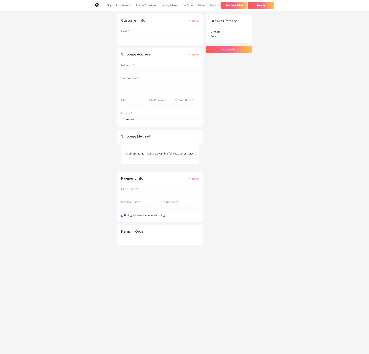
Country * (126, 113)
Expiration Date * (130, 202)
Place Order (229, 49)
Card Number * (129, 189)
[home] (97, 5)
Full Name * (127, 65)
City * (124, 100)
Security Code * (169, 202)
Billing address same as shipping (144, 215)
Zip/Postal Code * (184, 100)
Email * (125, 31)
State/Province (156, 100)
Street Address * (130, 78)
